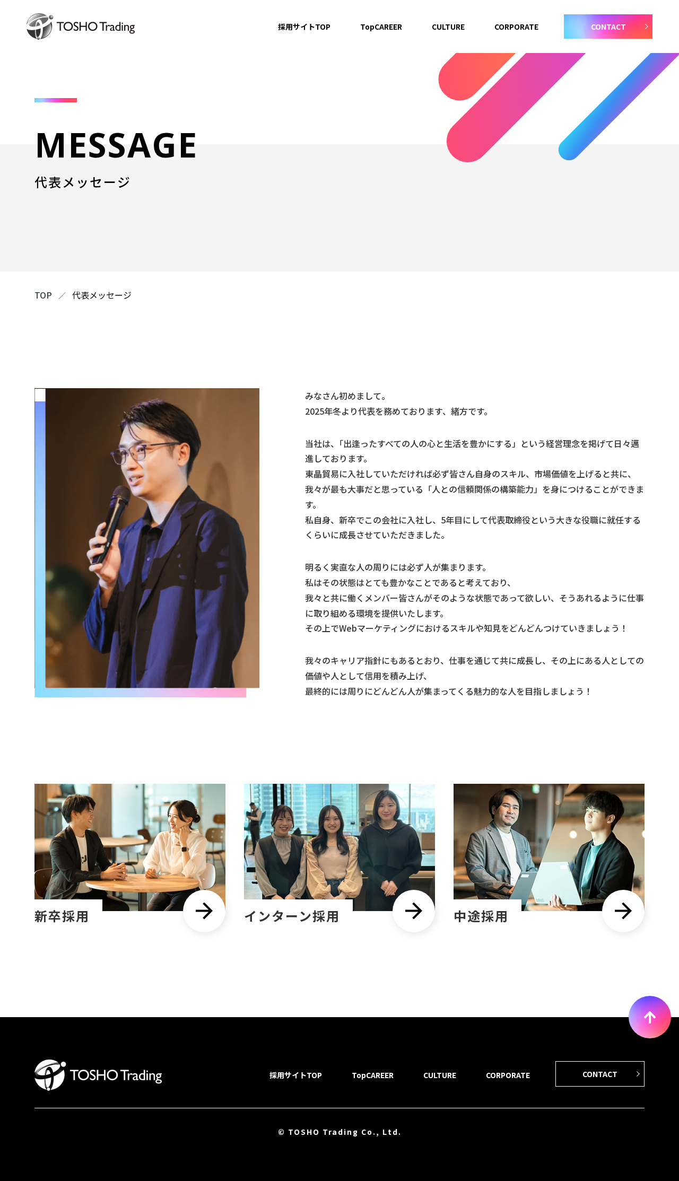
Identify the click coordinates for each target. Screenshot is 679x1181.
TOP (43, 294)
